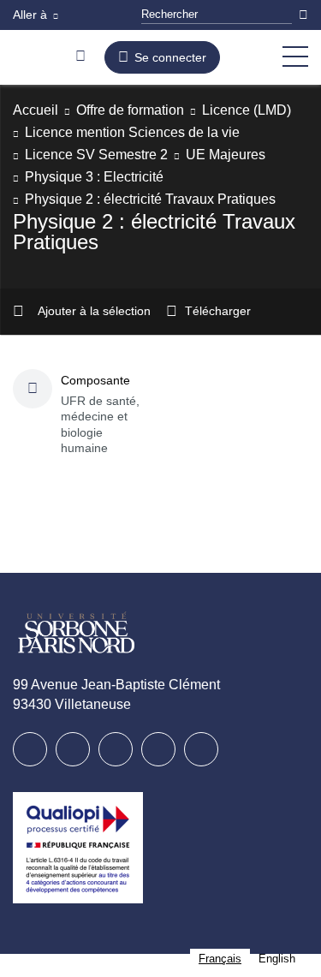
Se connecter (174, 57)
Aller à (32, 14)
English (276, 958)
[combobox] (217, 958)
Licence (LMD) (72, 132)
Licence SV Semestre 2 (99, 177)
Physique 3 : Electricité (100, 199)
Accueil (37, 110)
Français (218, 958)
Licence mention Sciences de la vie (140, 154)
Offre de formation (142, 110)
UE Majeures (234, 177)
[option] (276, 958)
